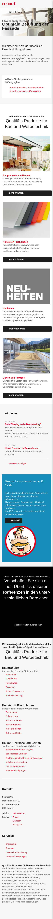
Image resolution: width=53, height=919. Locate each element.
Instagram (17, 824)
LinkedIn (17, 820)
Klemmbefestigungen (16, 770)
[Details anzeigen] (5, 607)
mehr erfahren (16, 193)
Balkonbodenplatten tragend (19, 749)
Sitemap (10, 848)
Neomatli (15, 520)
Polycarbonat (12, 716)
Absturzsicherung (14, 695)
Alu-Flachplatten (13, 728)
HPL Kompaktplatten (15, 766)
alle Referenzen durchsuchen (28, 624)
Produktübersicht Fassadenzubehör (26, 87)
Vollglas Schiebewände (16, 762)
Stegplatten (11, 678)
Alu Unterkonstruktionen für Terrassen (24, 757)
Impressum (11, 843)
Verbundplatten (13, 724)
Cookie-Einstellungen (16, 856)
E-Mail (16, 817)
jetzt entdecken (16, 328)
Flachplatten (12, 682)
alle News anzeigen (17, 463)
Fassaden (10, 687)
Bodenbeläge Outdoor (16, 753)
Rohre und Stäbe (14, 732)
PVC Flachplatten (14, 720)
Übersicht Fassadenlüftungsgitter (25, 91)
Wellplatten (11, 674)
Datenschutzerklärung (16, 852)
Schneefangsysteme (15, 691)
